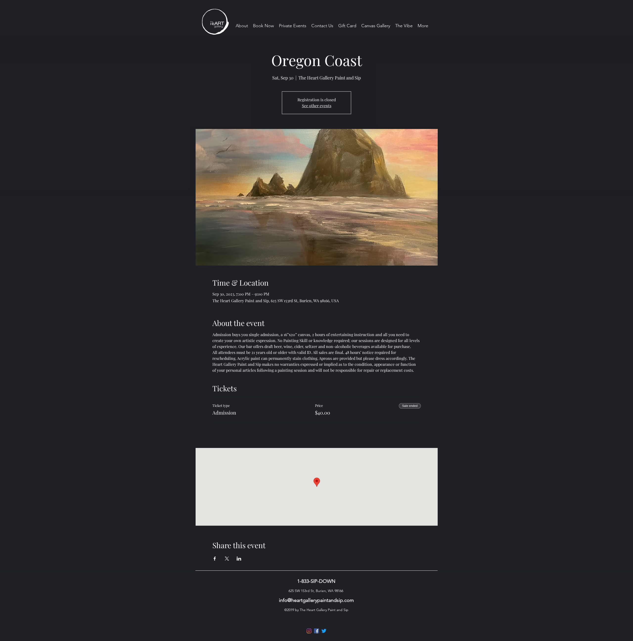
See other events (316, 105)
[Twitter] (323, 630)
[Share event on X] (227, 559)
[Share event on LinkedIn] (239, 559)
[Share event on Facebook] (214, 559)
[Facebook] (316, 630)
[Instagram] (309, 630)
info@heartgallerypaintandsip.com (316, 600)
